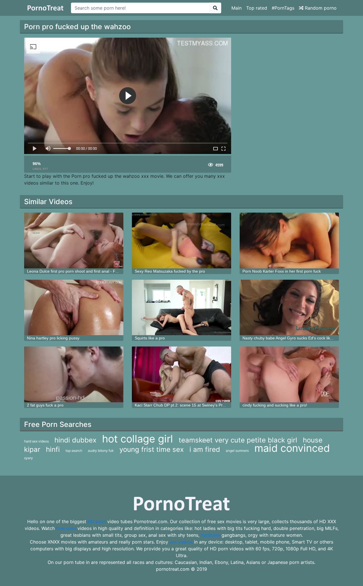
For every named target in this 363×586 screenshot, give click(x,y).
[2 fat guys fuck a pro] (73, 374)
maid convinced (292, 448)
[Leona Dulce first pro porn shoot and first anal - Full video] (73, 240)
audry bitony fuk (101, 450)
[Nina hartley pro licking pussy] (73, 307)
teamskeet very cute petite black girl (238, 440)
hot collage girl (137, 439)
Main (236, 8)
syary (28, 458)
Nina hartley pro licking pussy (53, 338)
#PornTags (283, 8)
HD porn (97, 521)
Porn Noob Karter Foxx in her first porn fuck (281, 271)
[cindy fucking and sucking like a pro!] (289, 374)
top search (74, 450)
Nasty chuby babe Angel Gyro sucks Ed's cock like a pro (292, 338)
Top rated (256, 8)
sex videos (181, 542)
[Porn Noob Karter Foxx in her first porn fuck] (289, 240)
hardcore (210, 535)
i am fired (204, 449)
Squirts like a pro (150, 338)
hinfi (53, 449)
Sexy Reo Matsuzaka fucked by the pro (170, 271)
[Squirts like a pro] (181, 307)
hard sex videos (36, 441)
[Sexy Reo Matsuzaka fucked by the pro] (181, 240)
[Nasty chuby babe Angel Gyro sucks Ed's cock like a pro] (289, 307)
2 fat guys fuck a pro (45, 405)
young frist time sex (151, 449)
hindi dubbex (75, 440)
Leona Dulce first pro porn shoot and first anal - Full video (78, 271)
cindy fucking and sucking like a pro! (274, 405)
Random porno (320, 8)
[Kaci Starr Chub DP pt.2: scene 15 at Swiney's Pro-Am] (181, 374)
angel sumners (237, 450)
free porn (66, 528)
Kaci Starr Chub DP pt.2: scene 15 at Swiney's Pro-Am (183, 405)
